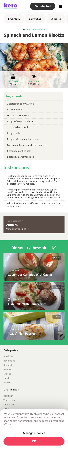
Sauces (7, 369)
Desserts (55, 18)
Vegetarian (9, 400)
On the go (8, 404)
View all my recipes (16, 228)
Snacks (56, 257)
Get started (43, 6)
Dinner (6, 382)
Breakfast (14, 18)
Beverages (35, 18)
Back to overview (36, 29)
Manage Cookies (34, 433)
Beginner (8, 395)
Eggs (6, 408)
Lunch (57, 287)
